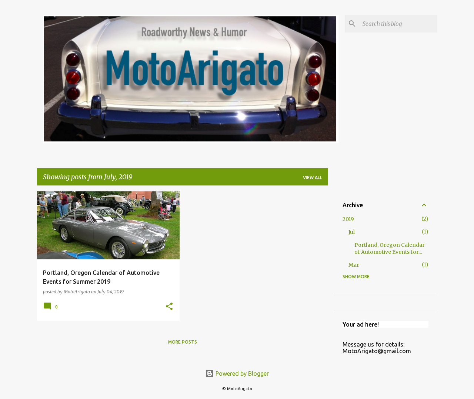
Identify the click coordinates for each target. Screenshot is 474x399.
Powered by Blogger (241, 373)
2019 (348, 219)
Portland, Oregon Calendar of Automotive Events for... (389, 248)
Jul (351, 232)
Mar (353, 265)
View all (312, 177)
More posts (182, 342)
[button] (169, 307)
